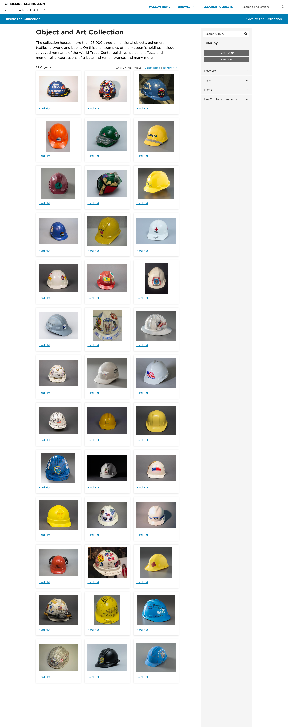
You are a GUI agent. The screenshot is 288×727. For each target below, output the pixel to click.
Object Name (152, 67)
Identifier (168, 67)
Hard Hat (44, 108)
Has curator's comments (220, 99)
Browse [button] (184, 6)
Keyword (210, 70)
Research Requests (217, 6)
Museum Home (159, 6)
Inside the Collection (23, 19)
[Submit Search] (282, 7)
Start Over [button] (226, 59)
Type (207, 80)
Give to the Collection (264, 19)
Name (208, 89)
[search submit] (245, 34)
